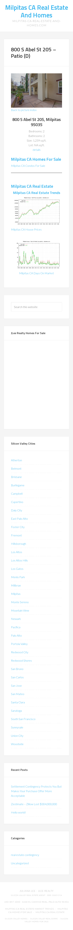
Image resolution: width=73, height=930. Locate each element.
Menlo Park (18, 577)
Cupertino (17, 502)
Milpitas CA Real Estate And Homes (36, 11)
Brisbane (16, 476)
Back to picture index (23, 110)
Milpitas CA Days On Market (36, 273)
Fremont (16, 535)
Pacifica (15, 627)
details (37, 149)
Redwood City (19, 652)
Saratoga (16, 710)
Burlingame (17, 485)
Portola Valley (19, 643)
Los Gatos (17, 568)
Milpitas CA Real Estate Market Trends (29, 908)
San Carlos (17, 677)
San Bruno (17, 669)
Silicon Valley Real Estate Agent (28, 895)
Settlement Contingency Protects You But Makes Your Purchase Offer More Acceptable (36, 791)
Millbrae (16, 585)
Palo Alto (16, 635)
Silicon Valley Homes (16, 919)
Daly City (16, 510)
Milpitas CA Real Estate (32, 186)
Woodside (17, 744)
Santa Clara (18, 702)
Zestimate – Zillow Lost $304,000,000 (34, 804)
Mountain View (20, 610)
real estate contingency (25, 854)
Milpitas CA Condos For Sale (28, 165)
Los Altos (16, 552)
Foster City (18, 527)
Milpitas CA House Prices (26, 229)
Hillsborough (18, 543)
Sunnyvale (17, 727)
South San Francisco (23, 719)
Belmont (16, 468)
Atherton (16, 460)
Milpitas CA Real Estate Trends (36, 192)
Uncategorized (20, 863)
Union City (17, 735)
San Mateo (17, 694)
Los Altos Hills (19, 560)
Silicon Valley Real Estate (44, 919)
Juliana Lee (27, 891)
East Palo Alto (19, 518)
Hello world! (18, 812)
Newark (16, 618)
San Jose (16, 685)
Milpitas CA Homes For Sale (36, 159)
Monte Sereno (20, 602)
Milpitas (16, 593)
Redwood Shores (21, 660)
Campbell (17, 493)
